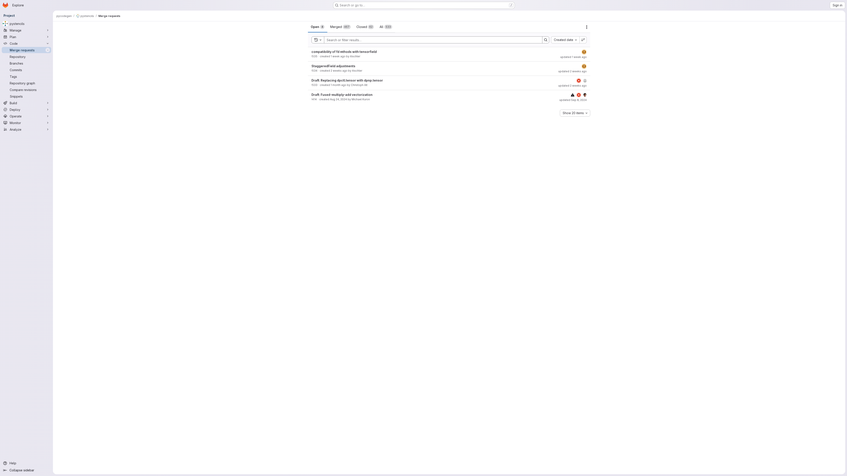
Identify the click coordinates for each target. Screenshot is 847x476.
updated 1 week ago (573, 57)
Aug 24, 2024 (338, 99)
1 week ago (338, 56)
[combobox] (565, 39)
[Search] (545, 39)
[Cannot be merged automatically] (572, 95)
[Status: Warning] (584, 52)
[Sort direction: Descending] (583, 39)
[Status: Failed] (578, 80)
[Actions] (586, 27)
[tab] (317, 26)
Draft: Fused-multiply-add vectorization (342, 95)
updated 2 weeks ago (572, 71)
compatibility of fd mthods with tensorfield (344, 52)
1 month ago (338, 85)
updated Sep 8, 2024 (573, 100)
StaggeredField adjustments (333, 66)
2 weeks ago (339, 70)
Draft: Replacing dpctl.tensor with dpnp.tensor (347, 80)
